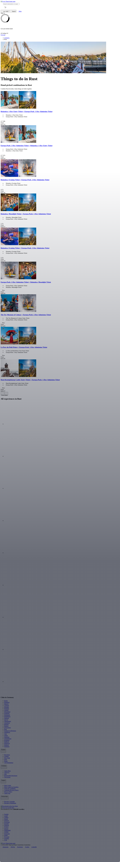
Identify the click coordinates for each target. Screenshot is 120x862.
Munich (6, 704)
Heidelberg (7, 716)
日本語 (6, 832)
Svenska (6, 838)
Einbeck (6, 745)
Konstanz (6, 740)
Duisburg (6, 746)
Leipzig (6, 710)
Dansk (6, 819)
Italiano (6, 828)
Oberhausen (7, 721)
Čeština (6, 817)
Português (7, 833)
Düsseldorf (7, 712)
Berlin (6, 701)
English (6, 814)
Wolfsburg (7, 732)
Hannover (7, 743)
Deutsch (6, 820)
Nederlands (7, 830)
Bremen (6, 724)
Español (6, 823)
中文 (5, 840)
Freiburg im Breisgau (10, 731)
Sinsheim (6, 737)
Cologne (6, 705)
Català (6, 816)
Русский (6, 837)
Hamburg (6, 702)
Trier (5, 734)
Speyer (6, 719)
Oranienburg (7, 738)
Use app (3, 35)
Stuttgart (6, 718)
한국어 (6, 827)
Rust (5, 729)
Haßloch (6, 742)
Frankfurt (6, 713)
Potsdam (6, 708)
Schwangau (7, 727)
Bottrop (6, 726)
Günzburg (7, 723)
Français (6, 825)
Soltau (6, 735)
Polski (6, 835)
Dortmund (7, 715)
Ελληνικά (7, 822)
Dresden (6, 707)
